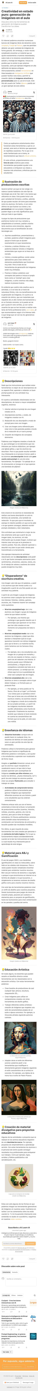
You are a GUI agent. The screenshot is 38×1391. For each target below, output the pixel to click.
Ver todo (6, 1352)
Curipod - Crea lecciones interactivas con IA (11, 1302)
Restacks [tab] (15, 1272)
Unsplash (4, 45)
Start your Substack (12, 1382)
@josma (24, 83)
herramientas (26, 71)
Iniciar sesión (32, 2)
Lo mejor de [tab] (6, 1295)
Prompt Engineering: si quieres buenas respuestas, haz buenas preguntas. (13, 1336)
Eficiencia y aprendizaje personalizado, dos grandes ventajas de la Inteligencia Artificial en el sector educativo (13, 1306)
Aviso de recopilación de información (19, 1249)
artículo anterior (30, 156)
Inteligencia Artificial (22, 73)
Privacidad (18, 1376)
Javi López (30, 310)
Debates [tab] (19, 1295)
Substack (9, 1387)
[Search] (35, 1295)
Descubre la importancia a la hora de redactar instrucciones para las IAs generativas (13, 1342)
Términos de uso (22, 1248)
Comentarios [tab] (6, 1272)
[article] (19, 1306)
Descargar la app (28, 1382)
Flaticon (19, 45)
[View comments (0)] (8, 36)
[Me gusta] (3, 36)
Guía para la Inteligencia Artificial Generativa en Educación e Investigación (14, 1318)
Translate (5, 7)
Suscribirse (23, 2)
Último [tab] (13, 1295)
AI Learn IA (9, 29)
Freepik (12, 45)
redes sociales (16, 1219)
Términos (25, 1376)
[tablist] (10, 1272)
